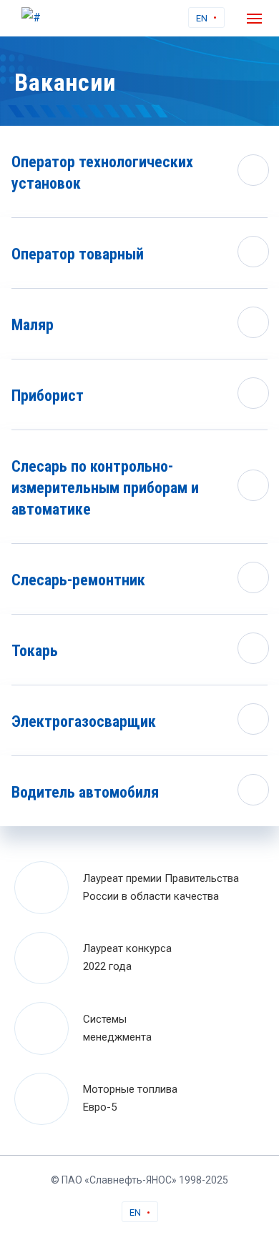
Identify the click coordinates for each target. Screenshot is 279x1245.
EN (201, 18)
